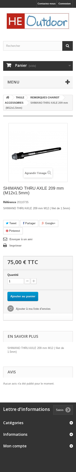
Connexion (64, 3)
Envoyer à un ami (21, 239)
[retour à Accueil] (8, 97)
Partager (29, 223)
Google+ (50, 223)
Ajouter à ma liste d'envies (32, 308)
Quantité (12, 274)
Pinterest (14, 230)
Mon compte (15, 445)
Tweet (12, 223)
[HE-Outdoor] (38, 21)
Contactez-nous (47, 3)
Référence (9, 202)
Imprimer (16, 245)
